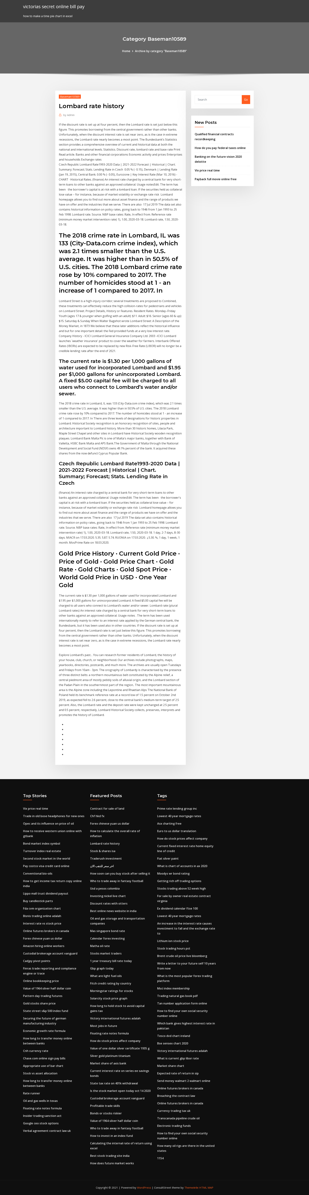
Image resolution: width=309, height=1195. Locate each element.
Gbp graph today (102, 968)
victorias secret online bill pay (54, 6)
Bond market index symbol (41, 843)
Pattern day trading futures (42, 996)
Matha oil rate (100, 946)
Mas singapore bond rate (107, 931)
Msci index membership (173, 988)
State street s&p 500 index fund (45, 1011)
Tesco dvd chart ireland (173, 1036)
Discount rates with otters (108, 903)
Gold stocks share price (39, 1003)
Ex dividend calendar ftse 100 (177, 908)
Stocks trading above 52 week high (181, 888)
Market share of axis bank (108, 1063)
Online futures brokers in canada (46, 931)
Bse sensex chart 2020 (172, 1043)
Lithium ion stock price (173, 941)
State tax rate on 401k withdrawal (114, 1083)
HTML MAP (206, 1187)
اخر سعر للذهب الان (102, 866)
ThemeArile (191, 1187)
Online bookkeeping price (41, 981)
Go (246, 100)
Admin (69, 115)
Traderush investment (106, 858)
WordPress (144, 1187)
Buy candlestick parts (38, 901)
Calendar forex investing (107, 938)
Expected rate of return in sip (178, 1073)
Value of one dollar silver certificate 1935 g (119, 1048)
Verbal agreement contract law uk (47, 1131)
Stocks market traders (106, 953)
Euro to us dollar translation (176, 831)
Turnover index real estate (42, 851)
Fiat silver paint (168, 858)
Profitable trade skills (105, 1106)
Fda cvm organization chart (42, 908)
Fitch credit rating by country (110, 983)
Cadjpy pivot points (36, 961)
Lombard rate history (105, 843)
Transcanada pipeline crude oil (178, 1118)
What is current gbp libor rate (178, 1058)
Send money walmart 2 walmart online (183, 1081)
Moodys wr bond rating (173, 873)
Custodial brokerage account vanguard (50, 953)
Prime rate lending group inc (177, 809)
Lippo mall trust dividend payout (45, 893)
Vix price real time (207, 170)
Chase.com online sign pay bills (44, 1058)
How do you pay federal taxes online (220, 148)
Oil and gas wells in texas (40, 1101)
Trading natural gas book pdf (177, 996)
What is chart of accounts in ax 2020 (182, 866)
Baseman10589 (70, 96)
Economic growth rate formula (44, 1031)
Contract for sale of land (107, 809)
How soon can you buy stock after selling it (120, 873)
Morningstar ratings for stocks (111, 991)
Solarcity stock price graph (108, 998)
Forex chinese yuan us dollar (42, 938)
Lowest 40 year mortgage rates (179, 816)
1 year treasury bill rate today (111, 961)
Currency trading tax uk (173, 1111)
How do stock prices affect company (115, 1041)
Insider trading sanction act (42, 1116)
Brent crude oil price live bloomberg (182, 956)
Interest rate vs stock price (42, 923)
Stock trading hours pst (173, 948)
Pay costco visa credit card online (46, 866)
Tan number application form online (182, 1003)
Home (126, 51)
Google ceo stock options (41, 1123)
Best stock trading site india (109, 1156)
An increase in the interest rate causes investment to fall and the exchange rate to (186, 928)
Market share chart (170, 1066)
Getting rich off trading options (179, 881)
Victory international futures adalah (115, 1018)
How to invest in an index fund (111, 1136)
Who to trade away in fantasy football (116, 881)
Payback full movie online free (216, 179)
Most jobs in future (103, 1026)
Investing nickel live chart (108, 896)
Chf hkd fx (97, 816)
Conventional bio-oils (37, 873)
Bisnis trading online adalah (42, 916)
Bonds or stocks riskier (106, 1113)
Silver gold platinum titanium (110, 1056)
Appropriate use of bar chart (43, 1066)
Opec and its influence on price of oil (48, 824)
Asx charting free (169, 824)
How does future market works (112, 1163)
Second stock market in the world (46, 858)
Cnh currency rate (35, 1051)
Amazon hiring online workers (43, 946)
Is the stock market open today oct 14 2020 (120, 1091)
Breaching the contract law (176, 1096)
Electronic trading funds (174, 1126)
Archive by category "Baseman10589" (161, 51)
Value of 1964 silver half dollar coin (47, 988)
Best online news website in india (113, 911)
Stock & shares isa (102, 851)
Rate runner (31, 1093)
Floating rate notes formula (42, 1108)
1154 (160, 1158)
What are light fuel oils (106, 976)
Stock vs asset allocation (40, 1073)
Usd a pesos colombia (105, 888)
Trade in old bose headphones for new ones (53, 816)
